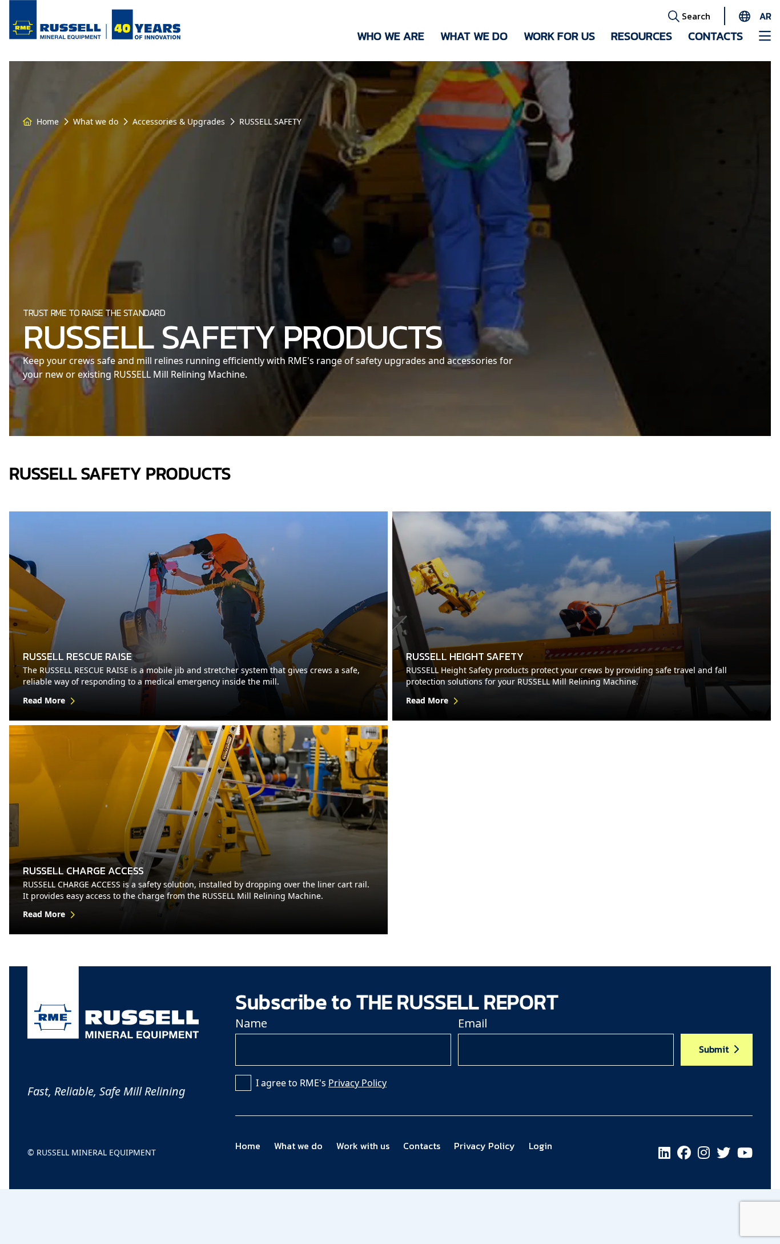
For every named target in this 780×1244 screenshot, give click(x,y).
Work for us (559, 36)
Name (251, 1023)
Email (472, 1023)
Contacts (715, 36)
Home (48, 121)
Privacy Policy (357, 1083)
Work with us (362, 1146)
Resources (641, 36)
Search (695, 16)
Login (540, 1146)
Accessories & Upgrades (178, 121)
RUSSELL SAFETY (270, 121)
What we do (474, 36)
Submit (714, 1049)
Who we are (390, 36)
